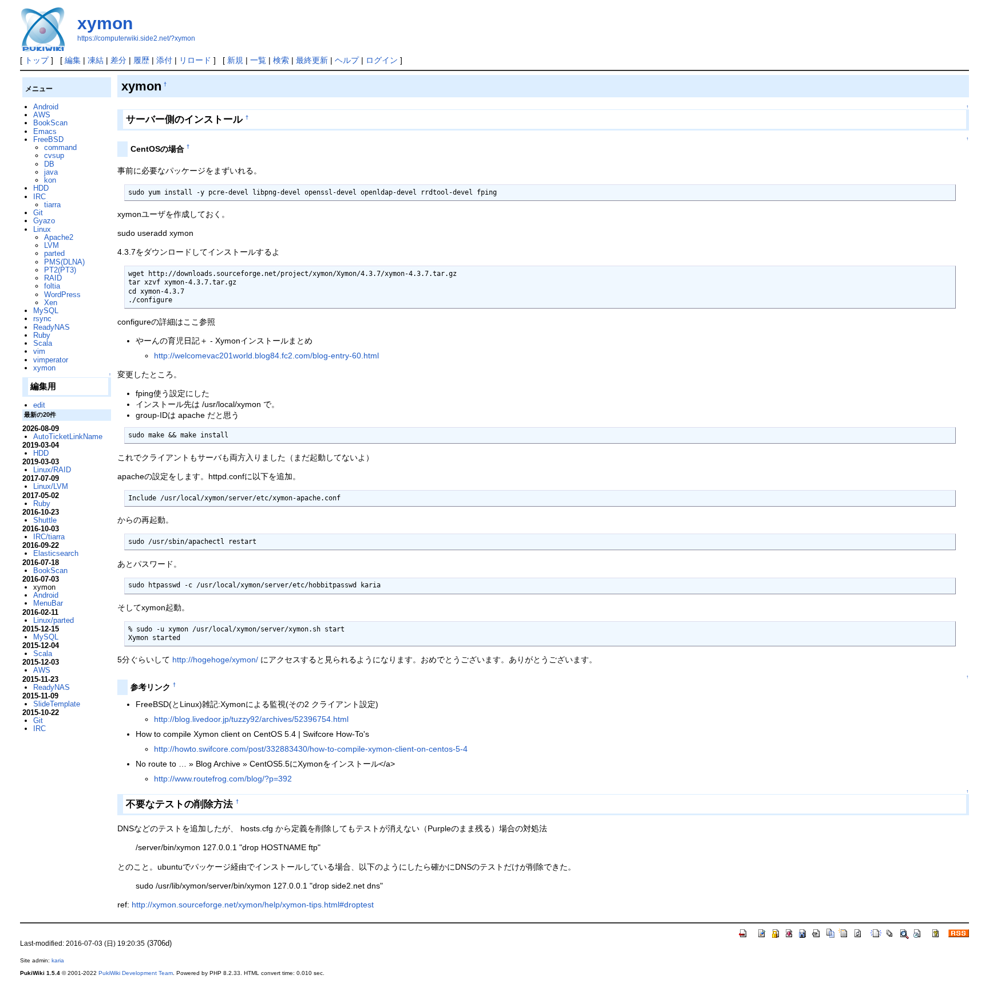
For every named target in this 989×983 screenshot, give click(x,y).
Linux (42, 229)
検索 (281, 60)
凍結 (96, 60)
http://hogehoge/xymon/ (215, 659)
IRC (39, 196)
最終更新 (312, 60)
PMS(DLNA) (64, 262)
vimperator (50, 360)
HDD (41, 188)
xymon (105, 23)
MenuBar (48, 603)
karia (58, 960)
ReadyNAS (51, 327)
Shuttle (45, 520)
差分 (118, 60)
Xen (50, 302)
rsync (42, 318)
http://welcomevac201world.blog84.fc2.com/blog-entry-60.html (266, 355)
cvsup (54, 155)
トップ (37, 60)
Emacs (45, 131)
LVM (51, 245)
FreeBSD (48, 139)
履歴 (141, 60)
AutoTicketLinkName (67, 436)
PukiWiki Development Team (135, 973)
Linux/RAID (52, 469)
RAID (53, 278)
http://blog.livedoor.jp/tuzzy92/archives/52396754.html (251, 719)
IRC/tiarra (49, 536)
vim (39, 351)
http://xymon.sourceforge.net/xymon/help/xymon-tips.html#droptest (253, 904)
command (60, 147)
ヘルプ (347, 60)
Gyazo (44, 220)
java (51, 172)
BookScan (50, 123)
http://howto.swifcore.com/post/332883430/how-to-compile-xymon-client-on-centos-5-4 (311, 748)
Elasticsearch (55, 553)
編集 (73, 60)
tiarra (52, 204)
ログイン (382, 60)
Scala (42, 343)
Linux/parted (53, 620)
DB (49, 164)
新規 (235, 60)
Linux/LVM (50, 486)
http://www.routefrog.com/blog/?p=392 (223, 778)
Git (38, 212)
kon (50, 180)
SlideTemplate (56, 704)
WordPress (62, 294)
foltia (52, 286)
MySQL (45, 310)
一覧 (258, 60)
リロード (195, 60)
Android (45, 106)
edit (39, 405)
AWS (41, 114)
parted (54, 253)
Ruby (41, 335)
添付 (164, 60)
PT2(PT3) (60, 270)
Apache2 (58, 237)
